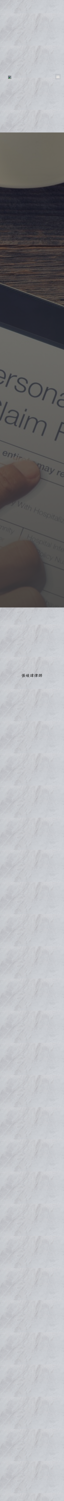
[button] (58, 76)
